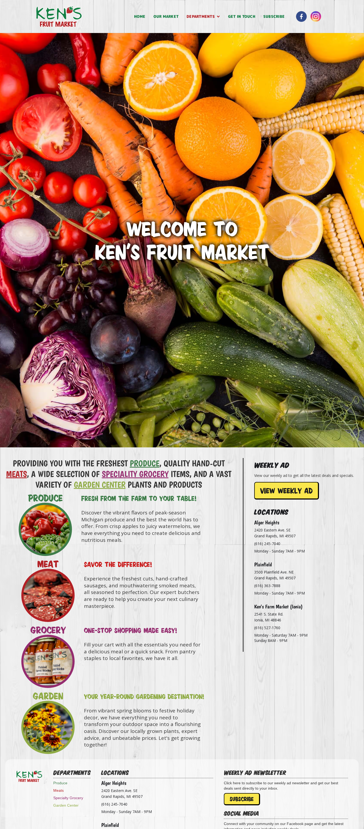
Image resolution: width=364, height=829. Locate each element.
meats (16, 474)
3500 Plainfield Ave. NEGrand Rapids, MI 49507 (275, 575)
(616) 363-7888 (267, 585)
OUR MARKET (166, 16)
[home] (82, 16)
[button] (203, 16)
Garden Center (100, 485)
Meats (58, 790)
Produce (60, 783)
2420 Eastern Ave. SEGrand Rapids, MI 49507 (275, 532)
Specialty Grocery (68, 798)
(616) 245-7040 (267, 543)
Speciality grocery (135, 474)
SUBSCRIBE (274, 16)
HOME (139, 16)
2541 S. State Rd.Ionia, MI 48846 (268, 617)
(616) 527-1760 (267, 627)
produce (144, 463)
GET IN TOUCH (241, 16)
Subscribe (242, 798)
